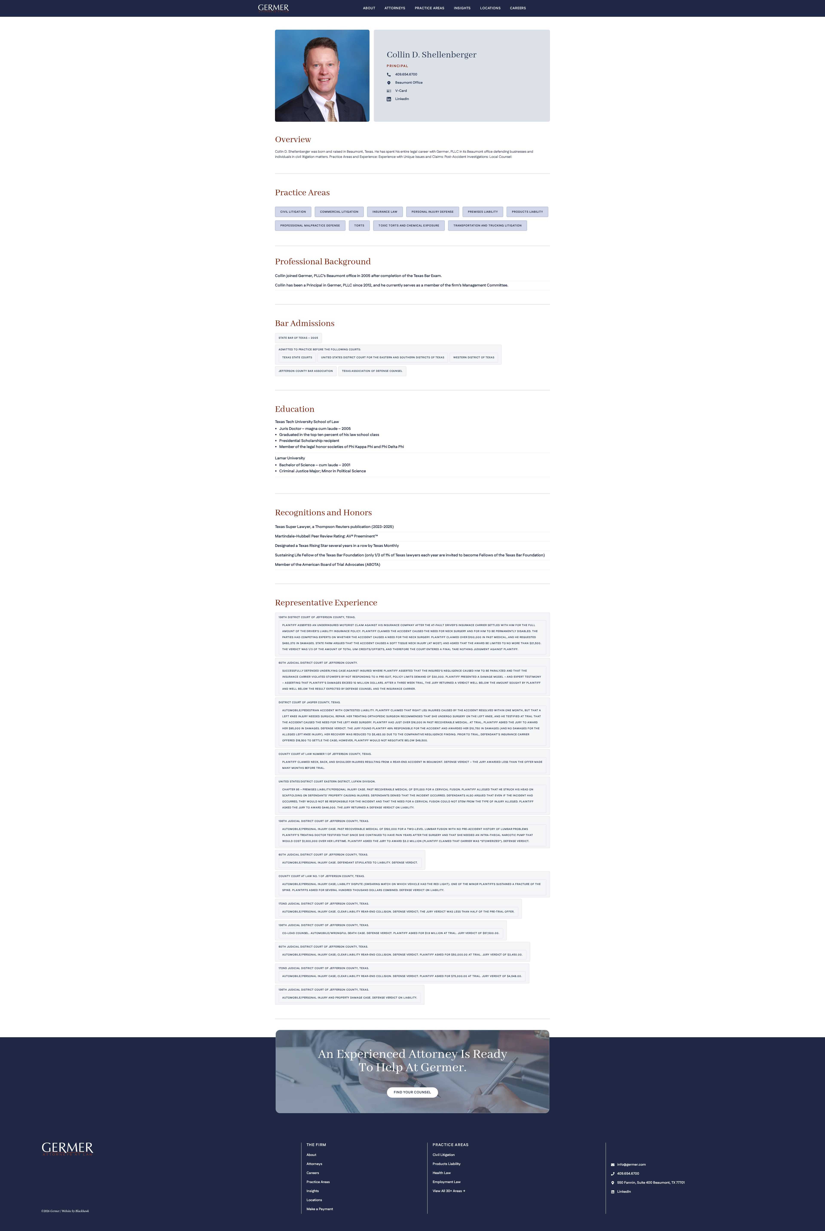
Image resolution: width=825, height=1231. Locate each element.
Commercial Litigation (339, 212)
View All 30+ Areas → (449, 1191)
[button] (412, 1092)
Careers (518, 8)
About (369, 8)
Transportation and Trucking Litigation (488, 226)
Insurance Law (385, 212)
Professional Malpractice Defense (310, 226)
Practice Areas (430, 8)
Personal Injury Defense (433, 212)
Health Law (442, 1173)
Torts (359, 226)
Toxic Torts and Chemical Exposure (409, 226)
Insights (462, 8)
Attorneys (395, 8)
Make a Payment (320, 1209)
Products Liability (527, 212)
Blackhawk (82, 1211)
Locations (490, 8)
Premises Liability (483, 212)
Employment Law (447, 1182)
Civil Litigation (293, 212)
